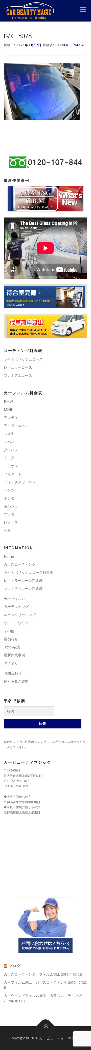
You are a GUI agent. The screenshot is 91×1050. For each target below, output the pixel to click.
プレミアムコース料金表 (23, 588)
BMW (8, 401)
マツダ (9, 514)
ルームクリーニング (20, 614)
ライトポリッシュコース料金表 (28, 572)
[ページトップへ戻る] (46, 1026)
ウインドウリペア (18, 622)
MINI (8, 409)
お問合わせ (12, 673)
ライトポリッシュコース (23, 359)
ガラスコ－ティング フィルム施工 (32, 974)
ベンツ (9, 490)
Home (9, 556)
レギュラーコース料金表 (23, 580)
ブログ (15, 966)
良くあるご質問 (16, 681)
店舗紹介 (11, 639)
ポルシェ (11, 506)
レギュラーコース (18, 367)
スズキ (9, 433)
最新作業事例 (14, 654)
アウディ (11, 417)
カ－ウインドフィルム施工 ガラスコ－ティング (43, 995)
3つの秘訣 (12, 647)
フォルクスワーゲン (20, 482)
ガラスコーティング (20, 564)
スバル (9, 441)
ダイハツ (11, 449)
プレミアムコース (18, 375)
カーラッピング (16, 606)
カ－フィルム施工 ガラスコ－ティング (35, 982)
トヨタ (9, 457)
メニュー (82, 9)
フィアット (12, 473)
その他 (9, 630)
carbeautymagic (71, 45)
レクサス (11, 522)
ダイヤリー (12, 663)
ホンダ (9, 498)
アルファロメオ (16, 425)
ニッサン (11, 465)
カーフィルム (14, 598)
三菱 (7, 530)
